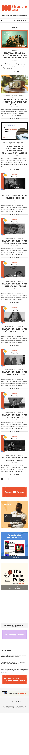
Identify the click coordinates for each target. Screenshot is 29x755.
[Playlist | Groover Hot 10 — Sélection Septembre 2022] (14, 270)
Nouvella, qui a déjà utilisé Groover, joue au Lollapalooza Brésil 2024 (14, 55)
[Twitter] (16, 20)
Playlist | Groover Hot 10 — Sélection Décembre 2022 (14, 198)
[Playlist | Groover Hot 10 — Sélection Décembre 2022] (14, 182)
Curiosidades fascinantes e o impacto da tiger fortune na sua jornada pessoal (14, 662)
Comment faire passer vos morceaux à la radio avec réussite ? (14, 102)
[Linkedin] (19, 20)
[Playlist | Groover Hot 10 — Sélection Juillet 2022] (14, 315)
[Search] (27, 20)
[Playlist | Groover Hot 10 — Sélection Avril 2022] (14, 444)
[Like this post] (10, 72)
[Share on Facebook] (12, 72)
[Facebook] (14, 20)
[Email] (23, 20)
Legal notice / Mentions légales (18, 707)
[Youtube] (21, 20)
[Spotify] (25, 20)
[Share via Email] (18, 72)
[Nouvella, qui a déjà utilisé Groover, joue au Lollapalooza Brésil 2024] (14, 39)
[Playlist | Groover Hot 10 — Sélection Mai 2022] (14, 401)
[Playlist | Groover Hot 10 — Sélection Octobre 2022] (14, 227)
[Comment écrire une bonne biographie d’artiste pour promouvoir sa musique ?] (14, 131)
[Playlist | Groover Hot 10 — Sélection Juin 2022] (14, 358)
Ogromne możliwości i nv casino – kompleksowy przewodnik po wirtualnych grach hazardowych (14, 670)
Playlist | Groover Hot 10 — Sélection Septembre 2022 (14, 286)
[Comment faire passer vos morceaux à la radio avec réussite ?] (14, 84)
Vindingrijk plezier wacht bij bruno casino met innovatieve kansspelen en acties (13, 655)
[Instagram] (18, 20)
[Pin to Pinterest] (16, 72)
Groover (6, 706)
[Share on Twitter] (14, 72)
